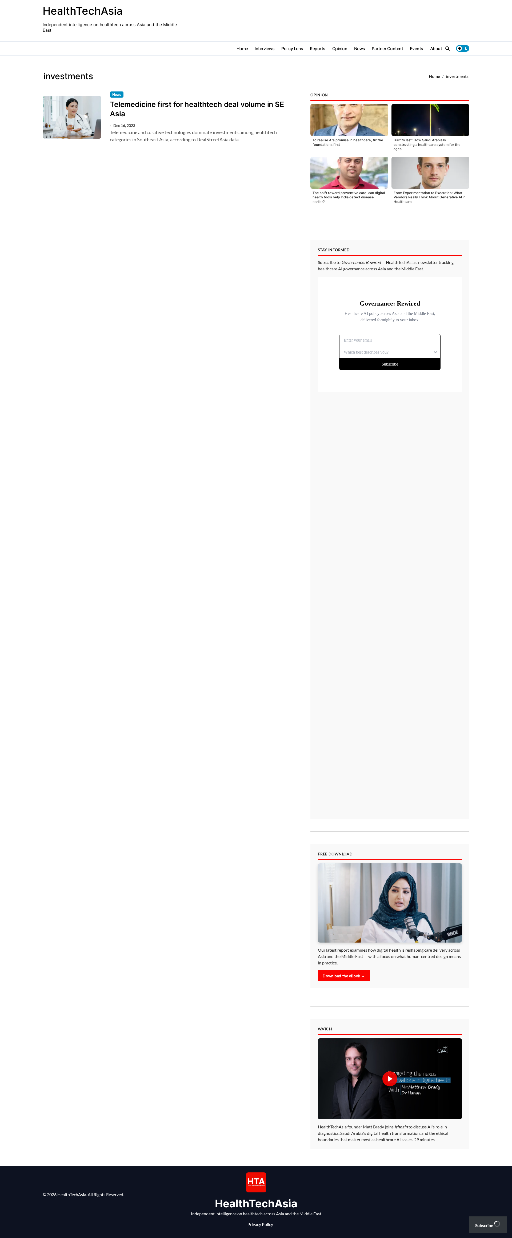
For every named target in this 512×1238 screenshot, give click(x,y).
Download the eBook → (344, 975)
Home (242, 48)
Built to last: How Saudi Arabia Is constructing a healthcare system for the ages (427, 144)
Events (416, 48)
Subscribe (484, 1225)
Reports (317, 48)
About (436, 48)
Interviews (264, 48)
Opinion (339, 48)
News (359, 48)
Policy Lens (292, 48)
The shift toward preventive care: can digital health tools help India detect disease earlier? (349, 197)
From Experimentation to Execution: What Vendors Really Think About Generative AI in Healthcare (430, 197)
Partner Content (387, 48)
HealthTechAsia (83, 10)
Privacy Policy (260, 1224)
